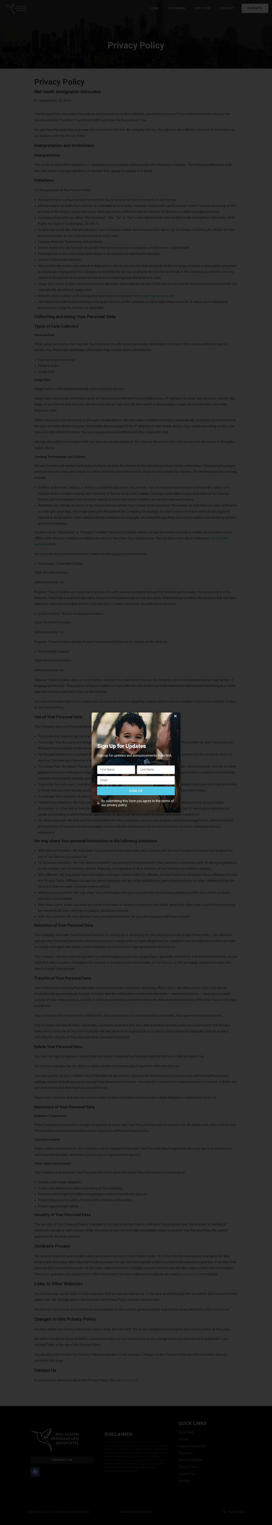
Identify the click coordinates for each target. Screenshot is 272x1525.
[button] (175, 716)
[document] (136, 762)
